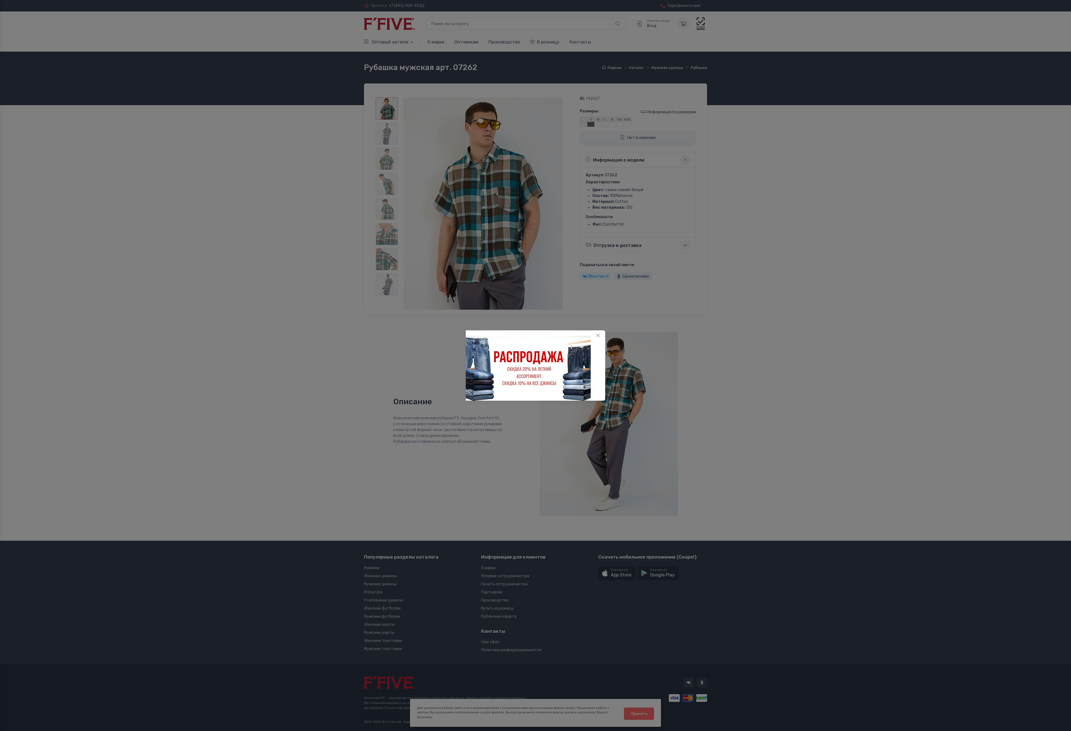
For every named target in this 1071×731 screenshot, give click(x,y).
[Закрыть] (598, 335)
